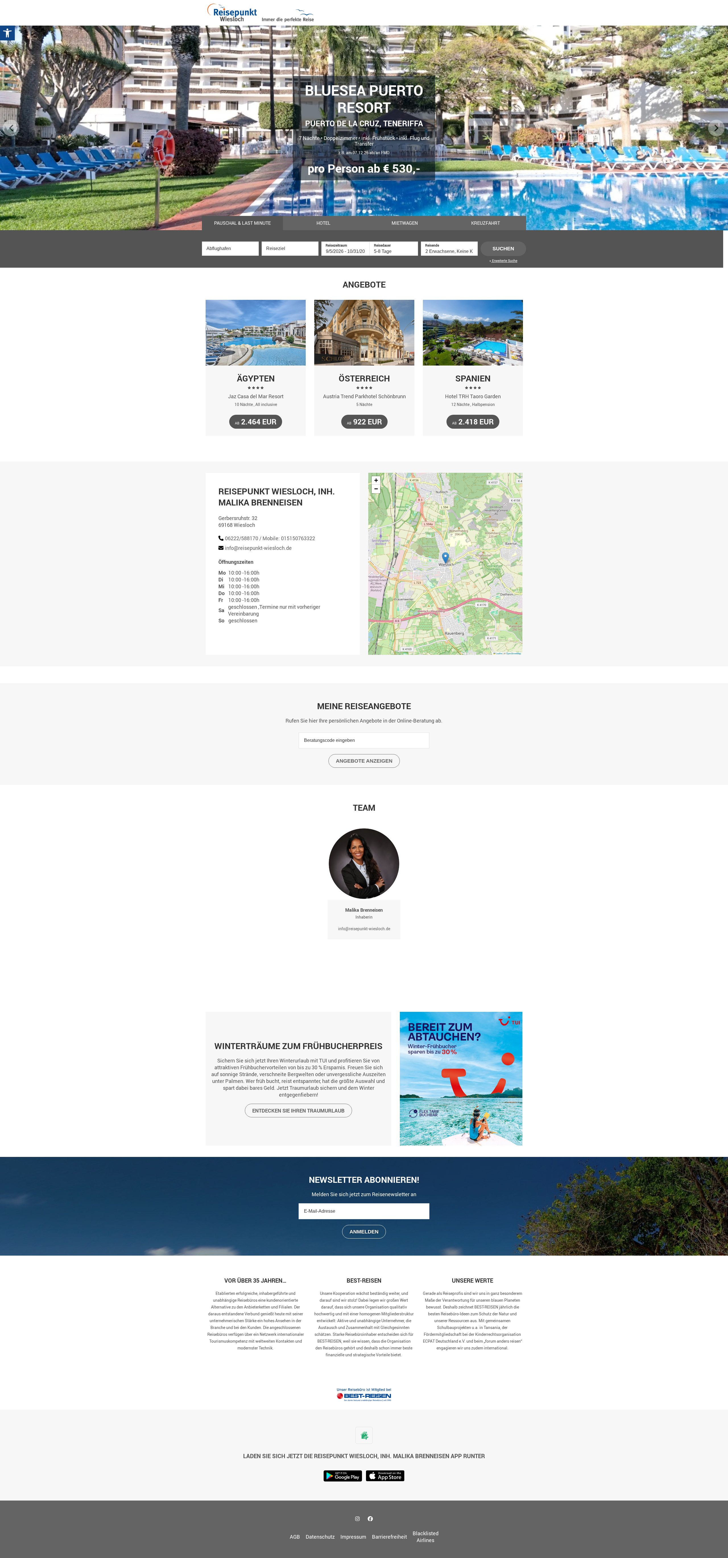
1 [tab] (358, 212)
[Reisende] (449, 250)
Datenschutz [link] (320, 1536)
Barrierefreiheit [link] (389, 1536)
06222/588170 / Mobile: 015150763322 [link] (270, 538)
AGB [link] (295, 1536)
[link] (7, 33)
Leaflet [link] (498, 653)
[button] (445, 558)
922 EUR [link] (364, 421)
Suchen (503, 248)
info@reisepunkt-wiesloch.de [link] (258, 547)
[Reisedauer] (394, 250)
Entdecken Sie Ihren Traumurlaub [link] (298, 1110)
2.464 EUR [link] (255, 421)
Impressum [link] (353, 1536)
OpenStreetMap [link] (513, 653)
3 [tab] (370, 212)
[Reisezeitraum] (345, 250)
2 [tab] (364, 212)
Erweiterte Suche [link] (504, 260)
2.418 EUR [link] (473, 421)
